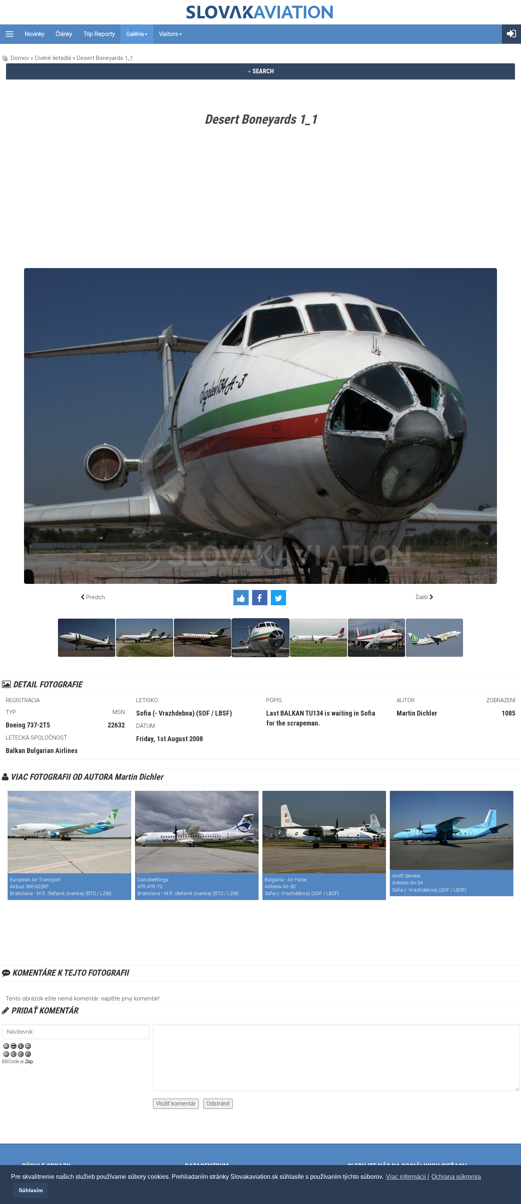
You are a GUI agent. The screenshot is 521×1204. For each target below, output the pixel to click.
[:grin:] (21, 1045)
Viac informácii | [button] (407, 1176)
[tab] (260, 71)
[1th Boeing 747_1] (376, 637)
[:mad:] (13, 1053)
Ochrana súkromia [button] (456, 1176)
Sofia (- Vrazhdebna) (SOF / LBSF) (184, 713)
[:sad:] (21, 1053)
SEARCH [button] (262, 71)
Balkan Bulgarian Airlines (42, 751)
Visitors (168, 34)
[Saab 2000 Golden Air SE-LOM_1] (318, 637)
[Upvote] (242, 599)
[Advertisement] (260, 199)
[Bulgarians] (87, 637)
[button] (12, 1190)
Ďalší (422, 597)
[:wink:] (28, 1045)
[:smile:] (6, 1045)
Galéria (135, 34)
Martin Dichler (417, 713)
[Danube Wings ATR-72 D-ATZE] (197, 832)
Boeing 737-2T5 (28, 725)
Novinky (34, 34)
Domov (20, 58)
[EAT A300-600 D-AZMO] (69, 832)
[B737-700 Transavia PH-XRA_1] (434, 637)
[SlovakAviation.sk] (260, 12)
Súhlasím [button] (31, 1190)
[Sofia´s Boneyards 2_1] (145, 637)
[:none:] (6, 1053)
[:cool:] (13, 1045)
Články (64, 34)
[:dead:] (28, 1053)
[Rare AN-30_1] (324, 832)
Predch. (96, 597)
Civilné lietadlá (53, 58)
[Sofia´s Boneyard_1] (203, 637)
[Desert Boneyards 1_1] (260, 637)
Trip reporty (99, 34)
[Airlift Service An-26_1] (451, 830)
